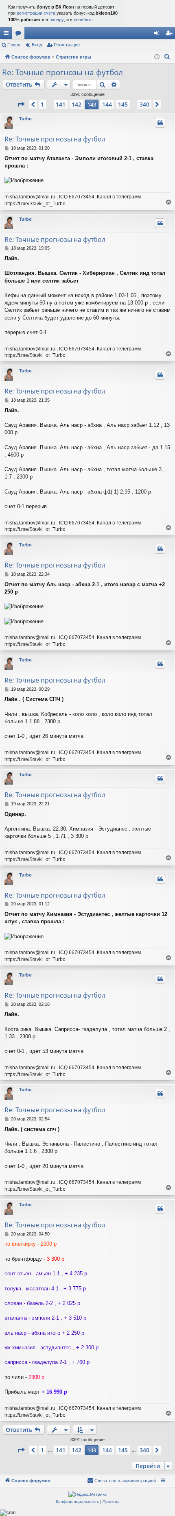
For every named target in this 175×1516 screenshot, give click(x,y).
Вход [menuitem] (158, 34)
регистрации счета (36, 13)
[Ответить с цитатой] (160, 123)
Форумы (19, 34)
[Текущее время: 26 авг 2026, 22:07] (157, 57)
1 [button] (42, 104)
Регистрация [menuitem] (170, 34)
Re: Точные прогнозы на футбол (62, 72)
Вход (37, 44)
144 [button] (107, 104)
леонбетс (83, 19)
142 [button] (76, 104)
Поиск (13, 44)
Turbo (25, 118)
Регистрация (67, 44)
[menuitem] (167, 56)
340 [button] (144, 104)
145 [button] (123, 104)
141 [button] (61, 104)
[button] (21, 104)
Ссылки (7, 34)
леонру (56, 19)
